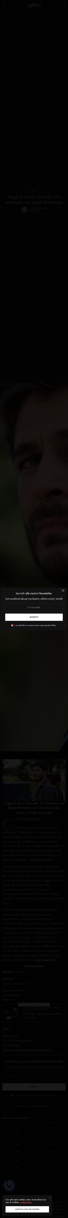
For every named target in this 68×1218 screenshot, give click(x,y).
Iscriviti (34, 617)
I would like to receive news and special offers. (36, 625)
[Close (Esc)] (63, 591)
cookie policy (26, 1202)
